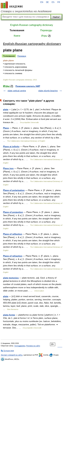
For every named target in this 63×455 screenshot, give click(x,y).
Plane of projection (13, 212)
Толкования (17, 30)
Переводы (46, 30)
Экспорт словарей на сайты (11, 355)
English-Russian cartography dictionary (31, 25)
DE (47, 2)
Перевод (21, 56)
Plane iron (8, 168)
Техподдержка (19, 346)
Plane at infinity (11, 146)
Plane (6, 128)
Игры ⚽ (46, 35)
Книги (17, 35)
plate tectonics (11, 278)
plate (5, 109)
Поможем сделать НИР (27, 86)
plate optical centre (17, 90)
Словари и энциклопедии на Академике (26, 11)
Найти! (56, 17)
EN (41, 2)
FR (58, 2)
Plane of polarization (14, 190)
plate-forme (9, 315)
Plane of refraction (12, 256)
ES (53, 2)
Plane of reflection (12, 234)
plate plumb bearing (48, 90)
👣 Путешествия (7, 351)
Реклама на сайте (33, 346)
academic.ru (12, 5)
